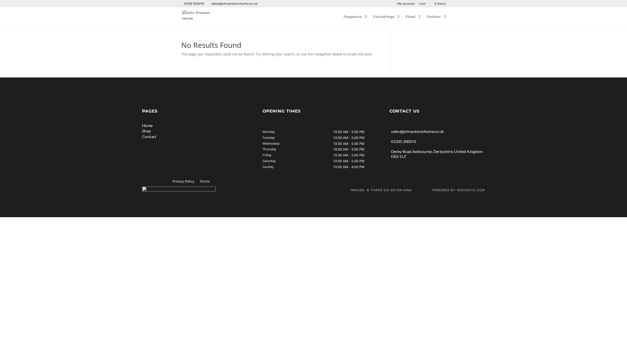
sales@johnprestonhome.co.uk (417, 131)
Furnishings (383, 17)
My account (406, 3)
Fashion (434, 17)
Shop (146, 130)
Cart (422, 3)
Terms (205, 182)
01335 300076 (403, 141)
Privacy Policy (183, 182)
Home (147, 125)
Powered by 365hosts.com (458, 190)
